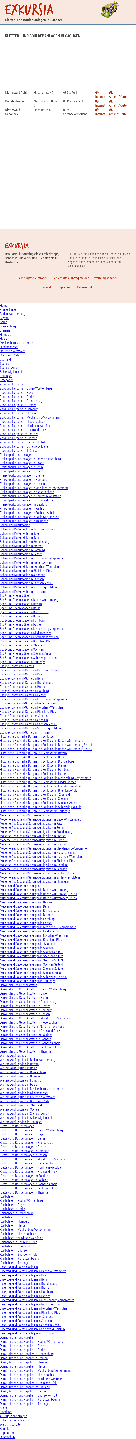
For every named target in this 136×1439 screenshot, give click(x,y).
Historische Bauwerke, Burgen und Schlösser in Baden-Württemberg (41, 740)
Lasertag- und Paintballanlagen (19, 1267)
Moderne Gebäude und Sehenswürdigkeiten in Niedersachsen (37, 852)
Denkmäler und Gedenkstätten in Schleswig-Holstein (32, 1047)
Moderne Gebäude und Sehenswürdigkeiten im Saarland (34, 865)
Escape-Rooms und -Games (17, 666)
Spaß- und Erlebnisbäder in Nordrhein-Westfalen (29, 637)
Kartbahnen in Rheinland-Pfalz (18, 1242)
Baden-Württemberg (12, 313)
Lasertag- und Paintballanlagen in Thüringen (27, 1333)
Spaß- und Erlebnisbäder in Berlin (20, 608)
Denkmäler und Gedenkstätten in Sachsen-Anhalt (30, 1043)
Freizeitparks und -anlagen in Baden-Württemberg (30, 459)
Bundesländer (8, 309)
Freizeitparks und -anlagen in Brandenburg (25, 471)
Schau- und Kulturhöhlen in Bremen (21, 546)
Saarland (5, 359)
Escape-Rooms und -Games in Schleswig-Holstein (30, 728)
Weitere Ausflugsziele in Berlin (18, 1068)
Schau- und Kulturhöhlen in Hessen (21, 554)
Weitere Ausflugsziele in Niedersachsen (24, 1093)
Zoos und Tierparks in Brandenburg (21, 400)
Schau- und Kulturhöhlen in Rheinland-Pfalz (26, 570)
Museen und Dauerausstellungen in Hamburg (27, 919)
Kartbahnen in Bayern (13, 1204)
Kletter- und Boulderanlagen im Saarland (24, 1175)
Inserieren (6, 1412)
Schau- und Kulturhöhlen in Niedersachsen (26, 562)
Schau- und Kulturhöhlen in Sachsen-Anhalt (26, 583)
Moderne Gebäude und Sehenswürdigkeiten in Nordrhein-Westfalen (41, 856)
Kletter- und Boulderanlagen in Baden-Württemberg (31, 1130)
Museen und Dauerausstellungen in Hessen (26, 923)
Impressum (65, 287)
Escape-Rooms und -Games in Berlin (22, 678)
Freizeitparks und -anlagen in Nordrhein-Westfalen (30, 496)
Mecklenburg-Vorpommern (16, 342)
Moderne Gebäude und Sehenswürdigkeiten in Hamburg (34, 840)
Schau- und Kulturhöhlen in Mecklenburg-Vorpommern (33, 558)
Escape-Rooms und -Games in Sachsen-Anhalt (28, 724)
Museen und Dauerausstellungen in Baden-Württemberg (34, 890)
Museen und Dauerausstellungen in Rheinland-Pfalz (31, 939)
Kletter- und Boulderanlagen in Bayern (23, 1134)
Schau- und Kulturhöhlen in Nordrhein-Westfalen (29, 566)
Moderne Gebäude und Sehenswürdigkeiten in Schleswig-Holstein (40, 877)
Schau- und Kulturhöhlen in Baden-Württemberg (29, 529)
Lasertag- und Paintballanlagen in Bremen (25, 1287)
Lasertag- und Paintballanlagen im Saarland (26, 1316)
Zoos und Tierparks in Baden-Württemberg (26, 388)
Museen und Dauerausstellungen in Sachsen (27, 948)
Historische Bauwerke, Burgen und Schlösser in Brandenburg (37, 761)
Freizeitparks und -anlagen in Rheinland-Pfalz (27, 500)
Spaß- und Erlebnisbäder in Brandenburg (24, 612)
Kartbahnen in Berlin (12, 1209)
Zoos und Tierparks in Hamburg (19, 409)
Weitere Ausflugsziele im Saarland (21, 1105)
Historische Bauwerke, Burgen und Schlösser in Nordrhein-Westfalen (41, 786)
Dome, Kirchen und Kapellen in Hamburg (24, 1362)
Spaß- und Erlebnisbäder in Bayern (21, 604)
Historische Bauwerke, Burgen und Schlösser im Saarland (35, 794)
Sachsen (5, 363)
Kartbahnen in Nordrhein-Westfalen (21, 1238)
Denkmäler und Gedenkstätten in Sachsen (25, 1039)
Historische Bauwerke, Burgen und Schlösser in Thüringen (35, 811)
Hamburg (5, 334)
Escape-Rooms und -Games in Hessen (23, 695)
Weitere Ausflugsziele (13, 1055)
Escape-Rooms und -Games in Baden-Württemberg (31, 670)
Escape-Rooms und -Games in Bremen (23, 686)
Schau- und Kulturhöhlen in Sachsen (22, 579)
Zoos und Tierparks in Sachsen (18, 438)
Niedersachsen (9, 347)
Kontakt (48, 287)
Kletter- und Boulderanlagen (17, 1126)
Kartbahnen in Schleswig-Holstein (20, 1258)
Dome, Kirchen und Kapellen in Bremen (24, 1358)
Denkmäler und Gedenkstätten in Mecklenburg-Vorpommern (36, 1018)
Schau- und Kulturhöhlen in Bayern (21, 533)
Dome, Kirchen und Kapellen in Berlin (22, 1349)
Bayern (4, 318)
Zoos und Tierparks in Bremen (18, 405)
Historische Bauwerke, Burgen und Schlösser (27, 736)
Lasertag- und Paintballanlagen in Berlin (24, 1279)
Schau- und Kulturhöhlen (15, 525)
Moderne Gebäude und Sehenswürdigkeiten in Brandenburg (36, 831)
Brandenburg (8, 326)
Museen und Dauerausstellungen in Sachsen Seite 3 (31, 960)
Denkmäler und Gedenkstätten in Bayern (24, 993)
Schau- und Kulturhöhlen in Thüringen (23, 591)
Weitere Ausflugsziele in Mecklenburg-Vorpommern (31, 1088)
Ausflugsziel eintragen (33, 278)
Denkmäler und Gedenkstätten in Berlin (24, 997)
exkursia (29, 10)
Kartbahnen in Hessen (13, 1225)
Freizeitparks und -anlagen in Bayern (22, 463)
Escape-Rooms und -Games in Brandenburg (26, 682)
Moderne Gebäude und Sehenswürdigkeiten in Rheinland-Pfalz (38, 860)
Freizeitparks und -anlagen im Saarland (23, 504)
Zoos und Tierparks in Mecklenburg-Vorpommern (30, 417)
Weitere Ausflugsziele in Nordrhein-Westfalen (27, 1097)
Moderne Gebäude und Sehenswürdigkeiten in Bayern (32, 823)
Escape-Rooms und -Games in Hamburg (24, 691)
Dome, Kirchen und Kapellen (17, 1337)
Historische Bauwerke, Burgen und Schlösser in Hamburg (34, 769)
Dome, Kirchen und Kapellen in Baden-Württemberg (31, 1341)
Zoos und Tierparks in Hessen (18, 413)
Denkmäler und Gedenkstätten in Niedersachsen (29, 1022)
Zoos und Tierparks (11, 384)
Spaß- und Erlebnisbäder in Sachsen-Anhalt (26, 653)
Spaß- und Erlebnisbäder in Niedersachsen (25, 633)
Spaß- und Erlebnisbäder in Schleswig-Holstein (28, 657)
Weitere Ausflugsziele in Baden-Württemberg (27, 1059)
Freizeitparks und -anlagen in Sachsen (23, 508)
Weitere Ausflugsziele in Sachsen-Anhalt (24, 1113)
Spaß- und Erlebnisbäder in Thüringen (22, 662)
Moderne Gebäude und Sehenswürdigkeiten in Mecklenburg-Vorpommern (44, 848)
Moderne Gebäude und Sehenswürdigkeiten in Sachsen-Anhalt (38, 873)
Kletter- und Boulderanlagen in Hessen (23, 1155)
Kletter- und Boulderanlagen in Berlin (22, 1138)
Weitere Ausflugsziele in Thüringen (21, 1122)
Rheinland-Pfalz (9, 355)
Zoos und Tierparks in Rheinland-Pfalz (23, 430)
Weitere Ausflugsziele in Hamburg (20, 1080)
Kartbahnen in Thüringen (15, 1262)
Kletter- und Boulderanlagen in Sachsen (24, 1180)
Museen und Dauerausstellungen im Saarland (27, 943)
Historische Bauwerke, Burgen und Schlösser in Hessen (33, 773)
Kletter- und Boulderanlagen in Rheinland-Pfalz (28, 1171)
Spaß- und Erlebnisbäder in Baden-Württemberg (29, 599)
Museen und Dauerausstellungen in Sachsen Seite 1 (31, 952)
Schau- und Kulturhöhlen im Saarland (22, 575)
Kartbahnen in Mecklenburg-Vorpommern (25, 1229)
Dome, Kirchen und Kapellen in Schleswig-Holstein (30, 1399)
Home (3, 305)
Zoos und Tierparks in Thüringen (19, 450)
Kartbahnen (7, 1196)
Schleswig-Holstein (11, 371)
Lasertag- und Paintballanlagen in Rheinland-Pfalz (30, 1312)
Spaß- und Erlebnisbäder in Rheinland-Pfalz (26, 641)
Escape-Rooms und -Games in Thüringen (25, 732)
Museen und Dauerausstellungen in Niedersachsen (30, 931)
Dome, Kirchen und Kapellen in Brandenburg (27, 1354)
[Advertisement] (70, 66)
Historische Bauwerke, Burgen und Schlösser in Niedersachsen (38, 782)
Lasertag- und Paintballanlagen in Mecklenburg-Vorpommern (37, 1300)
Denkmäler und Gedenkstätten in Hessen (25, 1014)
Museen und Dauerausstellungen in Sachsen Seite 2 (31, 956)
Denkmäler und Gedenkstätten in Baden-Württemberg (33, 989)
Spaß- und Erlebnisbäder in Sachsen (22, 649)
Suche (4, 1408)
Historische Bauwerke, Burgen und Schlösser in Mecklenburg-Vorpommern (45, 778)
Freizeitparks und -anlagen (16, 454)
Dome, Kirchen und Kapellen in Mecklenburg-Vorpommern (35, 1370)
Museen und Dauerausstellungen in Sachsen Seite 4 (31, 964)
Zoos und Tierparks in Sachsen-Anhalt (23, 442)
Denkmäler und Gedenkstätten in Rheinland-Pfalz (30, 1030)
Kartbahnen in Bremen (14, 1217)
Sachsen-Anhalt (9, 367)
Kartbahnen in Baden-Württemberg (21, 1200)
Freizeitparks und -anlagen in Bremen (22, 475)
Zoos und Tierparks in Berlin (17, 396)
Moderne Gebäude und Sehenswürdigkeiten (26, 815)
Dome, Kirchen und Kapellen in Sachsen (24, 1391)
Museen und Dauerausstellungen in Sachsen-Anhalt (31, 972)
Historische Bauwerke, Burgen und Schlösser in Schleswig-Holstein (40, 807)
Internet (100, 96)
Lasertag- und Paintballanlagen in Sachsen (26, 1320)
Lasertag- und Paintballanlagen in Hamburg (26, 1291)
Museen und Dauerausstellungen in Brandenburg (29, 910)
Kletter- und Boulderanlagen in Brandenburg (26, 1142)
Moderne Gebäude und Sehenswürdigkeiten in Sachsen (33, 869)
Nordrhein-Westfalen (12, 351)
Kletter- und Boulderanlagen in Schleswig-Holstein (30, 1188)
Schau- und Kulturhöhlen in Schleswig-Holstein (28, 587)
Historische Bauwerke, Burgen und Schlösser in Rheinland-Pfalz (38, 790)
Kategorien (6, 380)
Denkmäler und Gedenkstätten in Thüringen (26, 1051)
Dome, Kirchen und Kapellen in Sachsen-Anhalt (28, 1395)
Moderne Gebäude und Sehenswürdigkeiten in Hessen (33, 844)
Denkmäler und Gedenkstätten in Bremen (25, 1006)
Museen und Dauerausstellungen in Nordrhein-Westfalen (34, 935)
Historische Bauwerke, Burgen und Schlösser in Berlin (32, 757)
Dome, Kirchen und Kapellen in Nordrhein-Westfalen (31, 1379)
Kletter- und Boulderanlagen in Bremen (23, 1146)
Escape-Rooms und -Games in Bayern (23, 674)
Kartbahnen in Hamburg (14, 1221)
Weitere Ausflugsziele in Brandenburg (23, 1072)
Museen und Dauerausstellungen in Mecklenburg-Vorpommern (38, 927)
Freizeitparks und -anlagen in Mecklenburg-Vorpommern (34, 488)
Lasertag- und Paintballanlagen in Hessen (25, 1296)
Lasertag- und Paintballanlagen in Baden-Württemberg (33, 1271)
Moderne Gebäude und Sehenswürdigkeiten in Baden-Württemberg (40, 819)
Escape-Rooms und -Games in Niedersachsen (28, 703)
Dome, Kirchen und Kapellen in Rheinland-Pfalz (28, 1383)
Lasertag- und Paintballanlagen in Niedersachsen (30, 1304)
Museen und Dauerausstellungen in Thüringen (27, 981)
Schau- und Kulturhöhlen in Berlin (20, 537)
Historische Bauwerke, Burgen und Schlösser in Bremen (34, 765)
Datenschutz (85, 287)
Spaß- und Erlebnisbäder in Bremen (21, 616)
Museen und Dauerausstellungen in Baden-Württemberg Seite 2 (38, 898)
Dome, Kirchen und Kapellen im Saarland (25, 1387)
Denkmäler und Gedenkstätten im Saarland (26, 1035)
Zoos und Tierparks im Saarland (19, 434)
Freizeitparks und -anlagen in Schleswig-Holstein (29, 517)
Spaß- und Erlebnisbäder (15, 595)
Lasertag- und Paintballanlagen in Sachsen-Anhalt (30, 1325)
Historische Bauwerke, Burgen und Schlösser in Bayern (33, 753)
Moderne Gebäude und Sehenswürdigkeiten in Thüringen (34, 881)
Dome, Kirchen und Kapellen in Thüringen (25, 1403)
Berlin (3, 322)
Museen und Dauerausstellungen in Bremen (26, 914)
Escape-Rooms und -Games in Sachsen (24, 720)
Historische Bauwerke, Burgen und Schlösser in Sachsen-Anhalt (38, 802)
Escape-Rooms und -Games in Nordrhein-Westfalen (31, 707)
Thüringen (6, 376)
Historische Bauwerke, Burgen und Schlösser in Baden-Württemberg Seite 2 (46, 749)
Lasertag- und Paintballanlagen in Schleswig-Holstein (32, 1329)
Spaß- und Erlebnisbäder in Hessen (21, 624)
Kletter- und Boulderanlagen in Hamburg (24, 1151)
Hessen (4, 338)
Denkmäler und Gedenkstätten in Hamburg (26, 1010)
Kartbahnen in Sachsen (14, 1250)
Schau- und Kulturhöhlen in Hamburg (22, 550)
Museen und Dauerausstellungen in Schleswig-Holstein (33, 977)
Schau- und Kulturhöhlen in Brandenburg (24, 541)
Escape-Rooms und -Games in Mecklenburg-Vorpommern (35, 699)
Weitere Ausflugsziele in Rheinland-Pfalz (24, 1101)
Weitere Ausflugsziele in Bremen (20, 1076)
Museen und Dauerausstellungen (20, 885)
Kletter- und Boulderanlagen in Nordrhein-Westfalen (31, 1167)
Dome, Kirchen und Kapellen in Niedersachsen (28, 1374)
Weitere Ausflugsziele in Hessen (19, 1084)
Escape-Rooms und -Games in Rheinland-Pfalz (28, 711)
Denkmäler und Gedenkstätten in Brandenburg (28, 1001)
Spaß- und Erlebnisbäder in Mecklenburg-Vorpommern (33, 628)
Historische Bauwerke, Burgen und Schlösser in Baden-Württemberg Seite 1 (46, 744)
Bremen (5, 330)
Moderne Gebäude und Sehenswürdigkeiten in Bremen (33, 836)
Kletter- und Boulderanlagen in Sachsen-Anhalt (28, 1184)
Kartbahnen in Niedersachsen (18, 1233)
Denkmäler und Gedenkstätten (18, 985)
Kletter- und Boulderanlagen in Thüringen (25, 1192)
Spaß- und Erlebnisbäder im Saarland (22, 645)
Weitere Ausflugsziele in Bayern (19, 1064)
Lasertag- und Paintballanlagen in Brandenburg (28, 1283)
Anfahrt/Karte (118, 96)
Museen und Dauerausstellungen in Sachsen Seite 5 (31, 968)
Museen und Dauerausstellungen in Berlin (25, 906)
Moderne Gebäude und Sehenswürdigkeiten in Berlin (32, 827)
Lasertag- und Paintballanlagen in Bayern (25, 1275)
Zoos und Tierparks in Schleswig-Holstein (25, 446)
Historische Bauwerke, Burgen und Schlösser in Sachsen (34, 798)
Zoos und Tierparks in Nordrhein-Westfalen (26, 425)
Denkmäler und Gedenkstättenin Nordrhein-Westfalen (32, 1026)
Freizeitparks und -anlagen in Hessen (22, 483)
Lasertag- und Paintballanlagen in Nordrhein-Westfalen (33, 1308)
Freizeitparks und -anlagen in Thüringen (24, 521)
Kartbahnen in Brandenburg (17, 1213)
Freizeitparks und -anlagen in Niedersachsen (27, 492)
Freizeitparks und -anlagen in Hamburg (23, 479)
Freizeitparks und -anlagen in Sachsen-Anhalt (27, 512)
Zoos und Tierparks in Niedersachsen (22, 421)
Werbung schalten (106, 278)
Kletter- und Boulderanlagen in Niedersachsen (28, 1163)
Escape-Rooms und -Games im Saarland (24, 715)
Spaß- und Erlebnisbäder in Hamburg (22, 620)
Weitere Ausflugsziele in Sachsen (20, 1109)
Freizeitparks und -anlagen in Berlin (21, 467)
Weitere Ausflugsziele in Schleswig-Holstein (26, 1117)
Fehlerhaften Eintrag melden (71, 278)
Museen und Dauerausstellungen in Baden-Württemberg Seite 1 (38, 894)
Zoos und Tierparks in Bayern (17, 392)
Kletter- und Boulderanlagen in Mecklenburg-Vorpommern (35, 1159)
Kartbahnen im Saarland (15, 1246)
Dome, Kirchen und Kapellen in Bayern (23, 1345)
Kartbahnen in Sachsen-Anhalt (18, 1254)
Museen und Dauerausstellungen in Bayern (26, 902)
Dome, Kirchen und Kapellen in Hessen (23, 1366)
